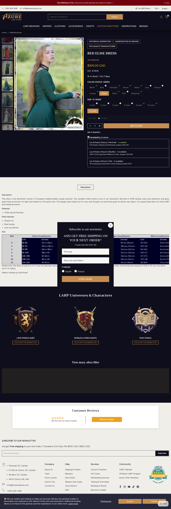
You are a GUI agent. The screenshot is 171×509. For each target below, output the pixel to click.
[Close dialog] (110, 225)
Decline (154, 501)
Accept (130, 501)
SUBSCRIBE (86, 279)
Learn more (73, 504)
